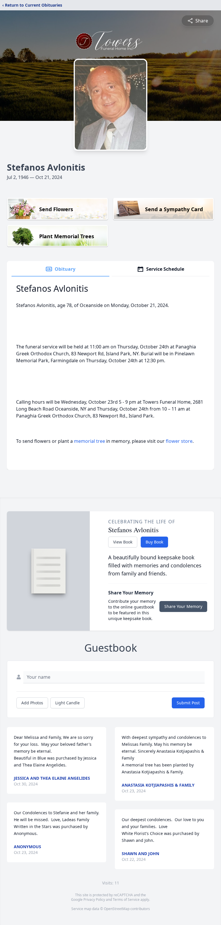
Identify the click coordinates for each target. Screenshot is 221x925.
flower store (179, 441)
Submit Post (188, 702)
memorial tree (89, 441)
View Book (122, 542)
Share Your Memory (183, 606)
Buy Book (154, 542)
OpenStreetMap (116, 908)
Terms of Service (126, 899)
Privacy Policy (94, 899)
